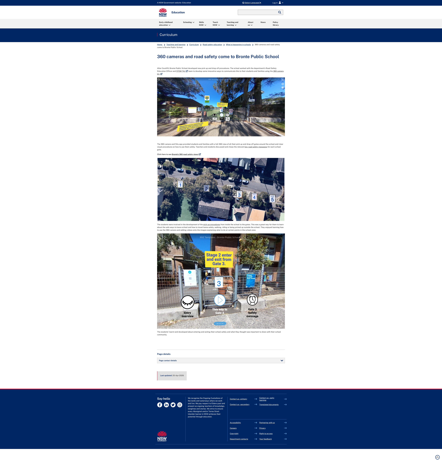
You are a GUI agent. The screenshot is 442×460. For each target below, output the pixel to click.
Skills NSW (201, 23)
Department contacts (239, 439)
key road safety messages (256, 147)
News (263, 22)
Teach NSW (215, 23)
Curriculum (168, 34)
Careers (233, 428)
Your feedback (265, 439)
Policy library (276, 23)
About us (250, 23)
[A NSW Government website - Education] (174, 2)
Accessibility (235, 423)
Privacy (262, 428)
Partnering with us (267, 423)
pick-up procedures (211, 224)
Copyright (234, 434)
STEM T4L (182, 71)
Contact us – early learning (266, 399)
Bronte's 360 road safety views (186, 154)
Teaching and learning (232, 23)
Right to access (266, 434)
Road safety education (212, 44)
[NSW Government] (162, 436)
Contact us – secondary (239, 404)
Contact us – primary (238, 399)
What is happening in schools (238, 44)
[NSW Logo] (163, 12)
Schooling (187, 22)
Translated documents (269, 405)
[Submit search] (279, 12)
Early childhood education (166, 23)
